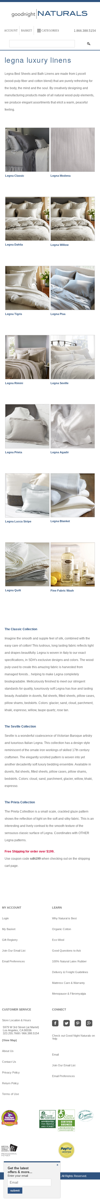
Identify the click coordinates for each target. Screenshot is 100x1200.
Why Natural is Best (64, 918)
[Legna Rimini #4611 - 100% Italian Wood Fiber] (27, 358)
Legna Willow (60, 244)
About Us (8, 1050)
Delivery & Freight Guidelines (70, 972)
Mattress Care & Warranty (68, 982)
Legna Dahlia (14, 244)
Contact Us (9, 1061)
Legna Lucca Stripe (18, 521)
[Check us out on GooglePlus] (90, 1023)
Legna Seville (59, 383)
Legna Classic (14, 175)
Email (57, 1054)
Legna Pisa (58, 313)
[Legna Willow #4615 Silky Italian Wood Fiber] (73, 220)
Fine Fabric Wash (62, 590)
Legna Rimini (14, 383)
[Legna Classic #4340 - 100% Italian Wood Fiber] (27, 151)
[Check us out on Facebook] (57, 1023)
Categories (50, 30)
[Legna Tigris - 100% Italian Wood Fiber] (27, 289)
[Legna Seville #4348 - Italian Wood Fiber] (73, 358)
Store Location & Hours (16, 1020)
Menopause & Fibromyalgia (69, 993)
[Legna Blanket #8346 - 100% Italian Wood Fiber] (73, 496)
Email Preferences (13, 961)
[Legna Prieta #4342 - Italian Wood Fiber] (27, 427)
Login (5, 918)
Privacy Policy (11, 1072)
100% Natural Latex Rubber (69, 961)
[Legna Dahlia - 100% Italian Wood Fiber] (27, 220)
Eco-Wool (58, 939)
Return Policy (10, 1083)
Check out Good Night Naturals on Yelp (73, 1037)
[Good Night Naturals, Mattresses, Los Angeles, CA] (27, 1156)
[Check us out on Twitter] (68, 1023)
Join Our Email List (13, 950)
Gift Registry (10, 939)
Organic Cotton (61, 929)
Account (11, 30)
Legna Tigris (13, 313)
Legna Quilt (13, 590)
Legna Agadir (60, 452)
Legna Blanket (60, 521)
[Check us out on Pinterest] (79, 1023)
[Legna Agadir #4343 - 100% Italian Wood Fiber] (73, 427)
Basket (26, 30)
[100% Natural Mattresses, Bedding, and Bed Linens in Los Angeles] (50, 23)
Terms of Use (10, 1094)
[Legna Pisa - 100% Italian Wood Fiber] (73, 289)
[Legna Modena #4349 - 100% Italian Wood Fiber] (73, 151)
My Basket (8, 929)
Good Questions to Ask (66, 950)
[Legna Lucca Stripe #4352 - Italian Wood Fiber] (27, 496)
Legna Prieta (13, 452)
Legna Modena (61, 175)
